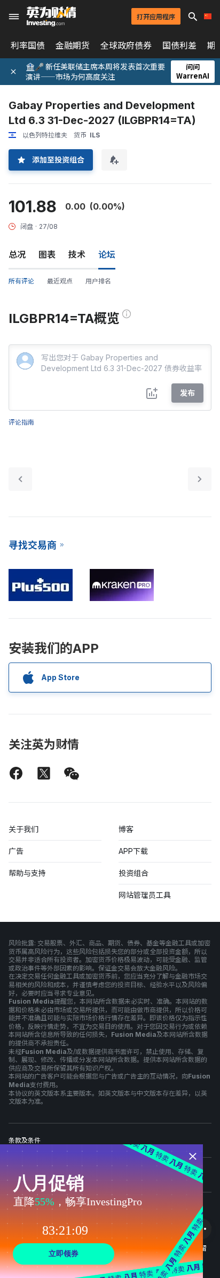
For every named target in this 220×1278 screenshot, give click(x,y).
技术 (76, 254)
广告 (16, 851)
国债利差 (179, 45)
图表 (47, 254)
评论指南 (21, 422)
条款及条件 (25, 1140)
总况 (17, 254)
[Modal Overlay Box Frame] (101, 1211)
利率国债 (28, 45)
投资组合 (133, 872)
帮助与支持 (27, 872)
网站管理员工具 (145, 894)
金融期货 (73, 45)
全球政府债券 (126, 45)
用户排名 (98, 281)
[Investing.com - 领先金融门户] (51, 16)
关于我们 (23, 829)
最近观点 (60, 281)
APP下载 (133, 851)
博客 (126, 829)
